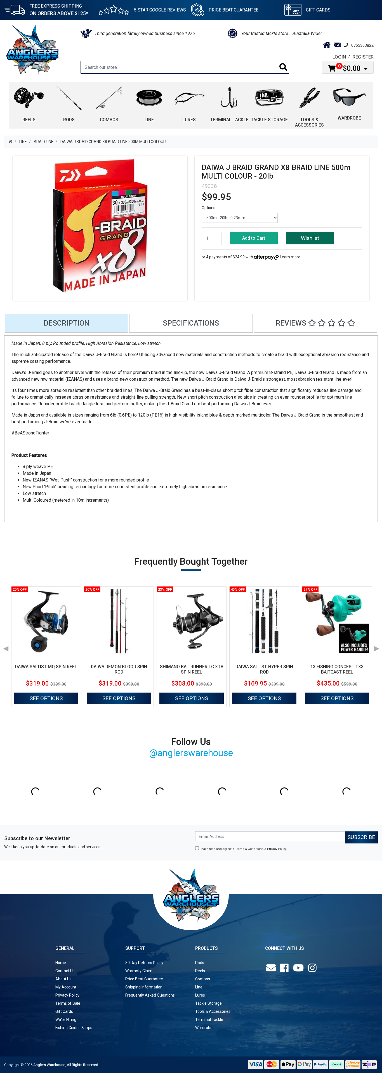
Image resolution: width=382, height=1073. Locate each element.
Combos (202, 979)
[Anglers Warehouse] (32, 49)
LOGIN (339, 57)
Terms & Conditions (249, 849)
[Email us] (272, 968)
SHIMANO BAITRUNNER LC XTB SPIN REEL (191, 669)
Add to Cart (253, 238)
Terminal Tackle (209, 1019)
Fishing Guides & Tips (73, 1027)
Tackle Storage (208, 1003)
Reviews (292, 323)
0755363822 (362, 45)
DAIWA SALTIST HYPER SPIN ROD (264, 669)
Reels (200, 971)
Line (198, 987)
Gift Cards (318, 10)
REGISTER (363, 57)
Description (66, 323)
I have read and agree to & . (243, 849)
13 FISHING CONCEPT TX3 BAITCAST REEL (337, 669)
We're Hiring (65, 1019)
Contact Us (65, 971)
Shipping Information (143, 987)
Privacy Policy (276, 849)
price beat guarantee (233, 10)
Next (376, 646)
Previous (5, 646)
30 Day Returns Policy (144, 962)
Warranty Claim (138, 971)
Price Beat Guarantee (144, 979)
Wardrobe (204, 1027)
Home (60, 962)
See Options (46, 698)
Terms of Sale (67, 1003)
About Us (63, 979)
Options (208, 207)
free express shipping (58, 9)
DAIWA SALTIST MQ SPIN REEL (46, 666)
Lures (200, 995)
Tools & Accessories (212, 1011)
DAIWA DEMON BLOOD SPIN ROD (119, 669)
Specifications (191, 323)
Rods (199, 962)
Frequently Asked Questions (150, 995)
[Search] (283, 67)
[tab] (66, 323)
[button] (310, 238)
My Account (65, 987)
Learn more (290, 257)
